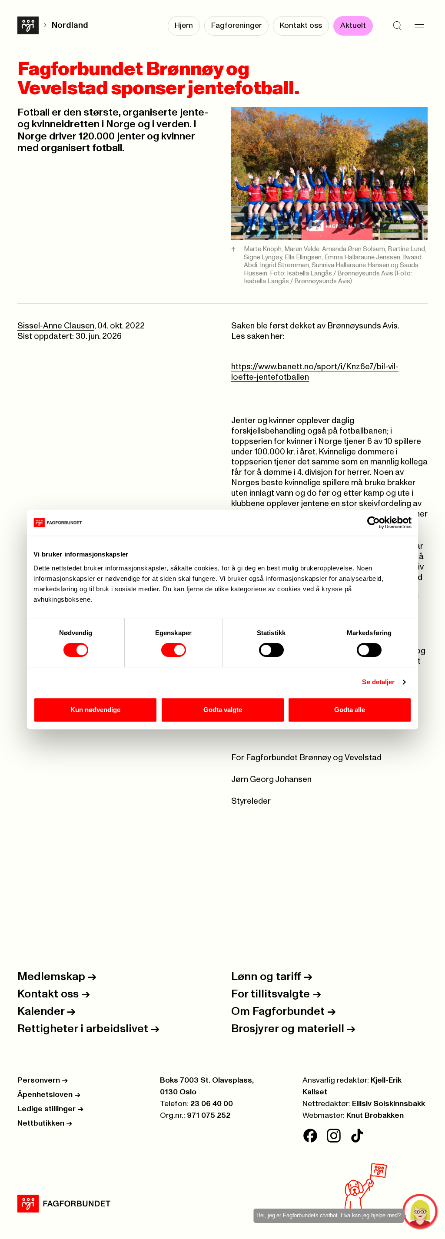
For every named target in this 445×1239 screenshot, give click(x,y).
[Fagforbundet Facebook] (310, 1135)
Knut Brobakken (375, 1116)
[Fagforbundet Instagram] (334, 1135)
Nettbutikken (44, 1123)
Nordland (70, 25)
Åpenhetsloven (48, 1095)
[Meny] (419, 26)
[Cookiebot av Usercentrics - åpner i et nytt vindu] (373, 522)
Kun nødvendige (95, 709)
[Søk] (397, 26)
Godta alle (349, 709)
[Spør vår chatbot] (420, 1212)
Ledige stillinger (50, 1109)
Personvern (42, 1080)
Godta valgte (222, 709)
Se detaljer (378, 682)
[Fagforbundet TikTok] (357, 1135)
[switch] (173, 650)
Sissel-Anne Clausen (55, 326)
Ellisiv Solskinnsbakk (388, 1104)
